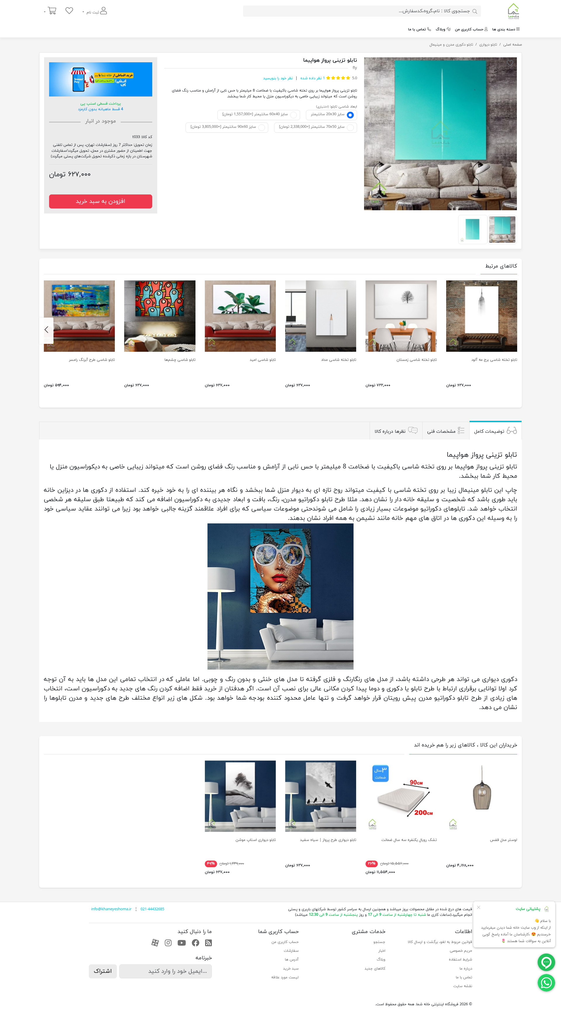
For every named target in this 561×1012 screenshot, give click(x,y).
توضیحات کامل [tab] (489, 431)
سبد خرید (291, 968)
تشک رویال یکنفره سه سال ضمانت (409, 840)
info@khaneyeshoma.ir (111, 909)
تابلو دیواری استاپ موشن (256, 840)
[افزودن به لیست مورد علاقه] (510, 64)
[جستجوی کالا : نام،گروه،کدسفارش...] (475, 11)
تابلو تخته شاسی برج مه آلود (494, 360)
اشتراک (103, 971)
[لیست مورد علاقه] (69, 11)
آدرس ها (292, 959)
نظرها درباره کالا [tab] (390, 431)
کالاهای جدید (375, 968)
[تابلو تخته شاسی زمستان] (401, 315)
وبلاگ (440, 29)
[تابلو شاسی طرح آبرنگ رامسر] (79, 315)
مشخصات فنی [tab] (441, 431)
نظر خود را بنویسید (278, 78)
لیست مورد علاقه (285, 977)
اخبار (381, 951)
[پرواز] (320, 796)
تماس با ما (417, 29)
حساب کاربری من (469, 29)
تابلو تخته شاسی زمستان (416, 360)
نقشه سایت (462, 986)
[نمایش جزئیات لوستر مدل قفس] (481, 796)
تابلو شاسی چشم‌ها (180, 360)
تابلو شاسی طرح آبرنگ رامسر (92, 360)
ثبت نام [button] (92, 12)
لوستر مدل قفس (503, 840)
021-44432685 (152, 909)
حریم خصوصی (461, 951)
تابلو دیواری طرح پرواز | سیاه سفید (328, 840)
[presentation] (515, 331)
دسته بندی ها (503, 29)
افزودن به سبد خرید (100, 201)
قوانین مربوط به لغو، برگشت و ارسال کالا (440, 942)
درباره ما (466, 968)
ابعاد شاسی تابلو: (343, 106)
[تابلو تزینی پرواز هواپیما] (440, 133)
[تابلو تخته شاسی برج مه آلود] (481, 315)
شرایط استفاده (460, 959)
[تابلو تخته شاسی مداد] (320, 315)
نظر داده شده (312, 78)
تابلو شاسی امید (263, 360)
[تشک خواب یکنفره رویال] (401, 796)
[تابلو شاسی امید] (240, 315)
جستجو (379, 942)
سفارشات (291, 951)
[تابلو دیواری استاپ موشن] (240, 796)
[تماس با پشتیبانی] (546, 982)
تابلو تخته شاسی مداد (338, 360)
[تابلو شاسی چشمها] (159, 315)
